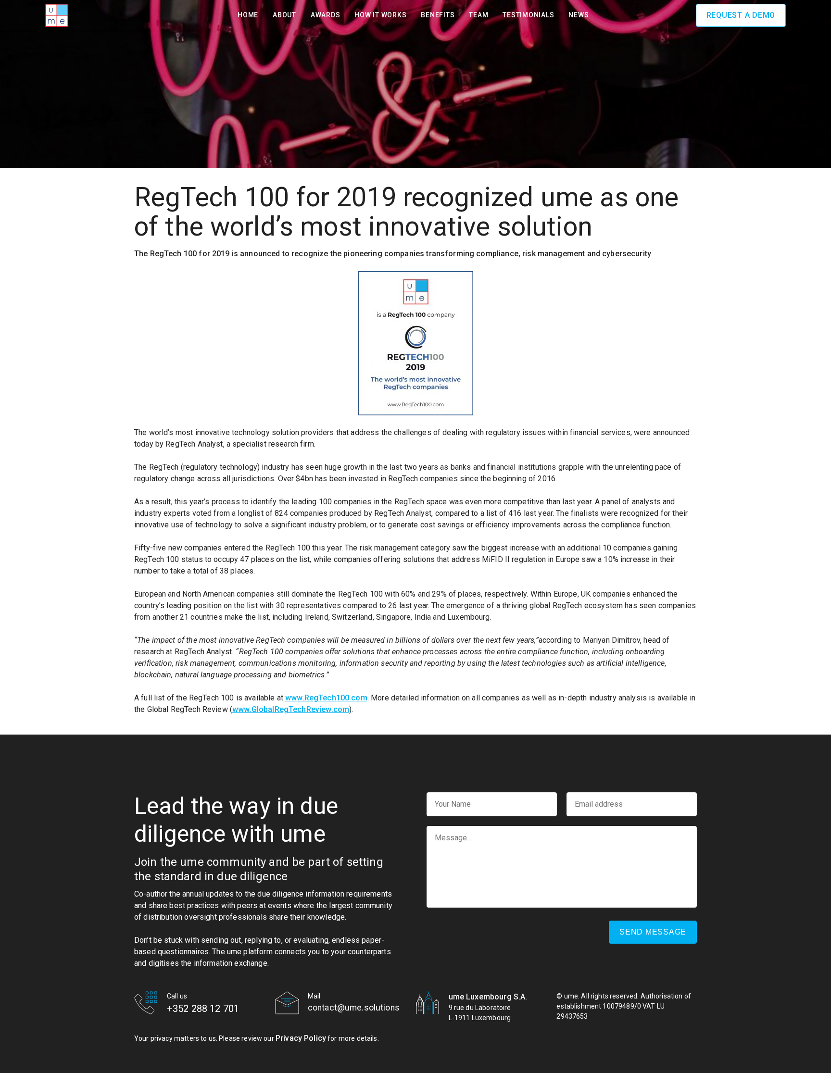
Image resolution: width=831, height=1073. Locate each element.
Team (478, 15)
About (284, 15)
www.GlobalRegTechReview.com (290, 709)
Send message (652, 932)
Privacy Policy (301, 1038)
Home (248, 15)
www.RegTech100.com (326, 697)
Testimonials (528, 15)
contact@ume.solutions (354, 1007)
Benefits (437, 15)
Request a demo (741, 15)
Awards (325, 15)
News (578, 15)
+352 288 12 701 (203, 1008)
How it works (380, 15)
